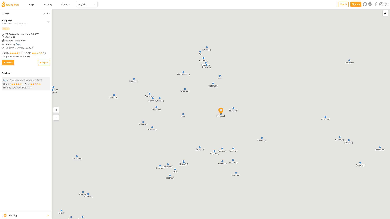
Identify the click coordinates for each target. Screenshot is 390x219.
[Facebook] (376, 4)
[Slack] (370, 4)
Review (9, 62)
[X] (386, 4)
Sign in (343, 4)
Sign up (356, 4)
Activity (48, 4)
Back (6, 13)
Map (31, 4)
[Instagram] (381, 4)
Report (45, 62)
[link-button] (385, 13)
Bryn (18, 44)
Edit (48, 13)
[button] (77, 156)
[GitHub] (365, 4)
